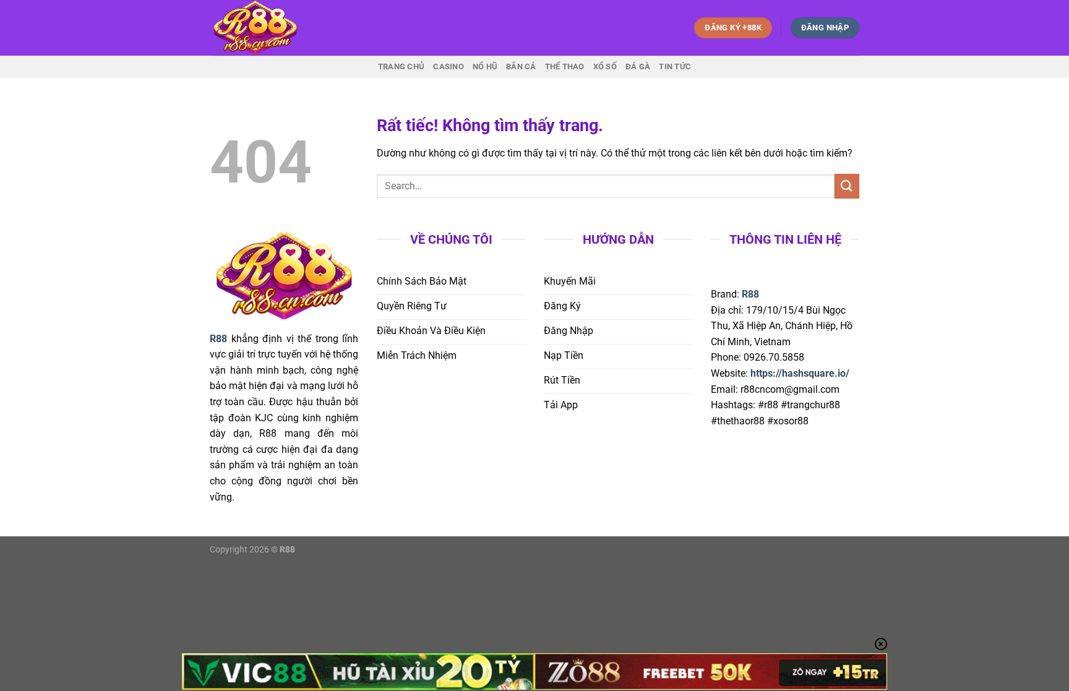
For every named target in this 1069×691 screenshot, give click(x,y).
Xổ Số (605, 66)
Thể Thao (565, 66)
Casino (448, 66)
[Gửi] (847, 186)
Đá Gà (637, 66)
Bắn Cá (521, 66)
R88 (750, 294)
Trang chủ (401, 66)
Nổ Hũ (485, 66)
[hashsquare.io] (271, 28)
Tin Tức (675, 66)
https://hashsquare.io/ (799, 373)
